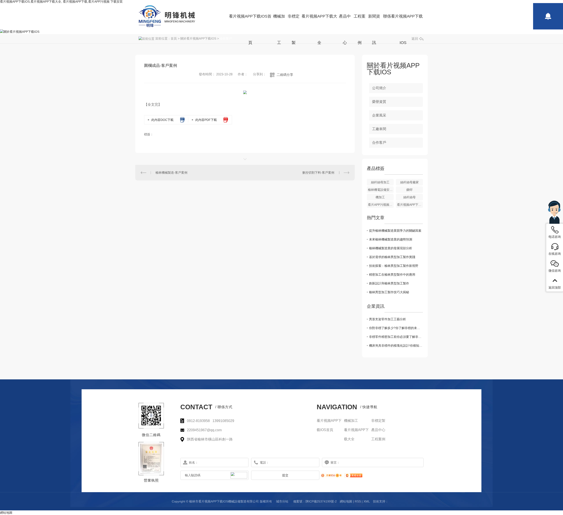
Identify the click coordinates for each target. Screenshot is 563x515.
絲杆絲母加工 (380, 182)
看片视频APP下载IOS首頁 (250, 21)
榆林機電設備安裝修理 (381, 189)
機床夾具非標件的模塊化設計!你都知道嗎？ (396, 345)
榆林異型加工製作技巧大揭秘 (389, 292)
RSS (358, 501)
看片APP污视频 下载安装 (381, 204)
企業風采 (379, 115)
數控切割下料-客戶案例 (318, 172)
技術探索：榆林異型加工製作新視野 (393, 266)
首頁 (174, 38)
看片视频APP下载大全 (319, 21)
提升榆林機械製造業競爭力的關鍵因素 (395, 230)
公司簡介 (379, 88)
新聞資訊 (374, 21)
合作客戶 (226, 38)
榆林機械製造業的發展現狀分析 (390, 248)
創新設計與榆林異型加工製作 (389, 283)
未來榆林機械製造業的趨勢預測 (390, 239)
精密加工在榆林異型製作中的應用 (392, 274)
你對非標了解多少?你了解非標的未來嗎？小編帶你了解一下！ (396, 328)
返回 (414, 38)
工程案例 (360, 21)
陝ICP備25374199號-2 (321, 501)
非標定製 (294, 21)
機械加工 (279, 21)
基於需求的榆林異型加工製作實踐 (392, 257)
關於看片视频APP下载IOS (198, 38)
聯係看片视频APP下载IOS (403, 21)
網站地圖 (346, 501)
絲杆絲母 (409, 197)
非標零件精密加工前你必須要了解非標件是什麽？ (396, 336)
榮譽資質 (379, 102)
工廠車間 (379, 129)
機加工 (380, 197)
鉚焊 (409, 189)
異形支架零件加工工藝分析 (387, 319)
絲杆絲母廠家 (409, 182)
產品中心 (345, 21)
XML (367, 501)
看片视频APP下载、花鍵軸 (410, 204)
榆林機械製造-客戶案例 (171, 172)
